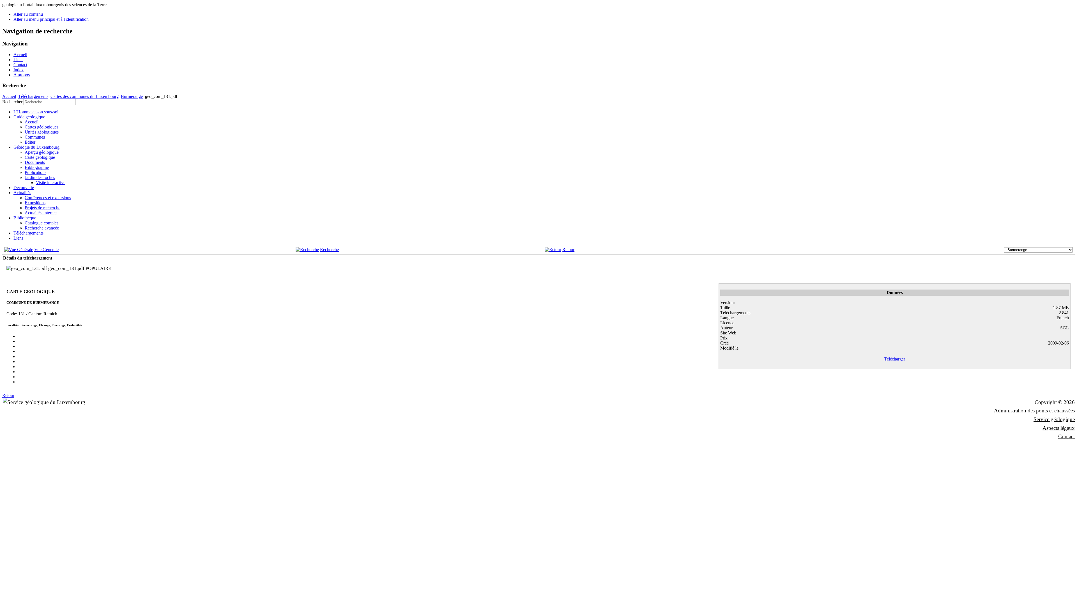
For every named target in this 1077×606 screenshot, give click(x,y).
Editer (30, 142)
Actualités (22, 192)
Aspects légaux (1059, 428)
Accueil (20, 54)
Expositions (35, 202)
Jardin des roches (40, 177)
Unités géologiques (42, 132)
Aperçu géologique (42, 152)
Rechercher (12, 101)
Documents (35, 162)
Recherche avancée (42, 228)
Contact (20, 64)
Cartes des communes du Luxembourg (84, 96)
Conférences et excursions (48, 197)
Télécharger (894, 359)
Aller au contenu (28, 14)
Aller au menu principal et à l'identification (51, 19)
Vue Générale (46, 249)
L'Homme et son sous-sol (35, 111)
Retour (568, 249)
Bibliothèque (24, 217)
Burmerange (132, 96)
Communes (35, 137)
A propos (21, 74)
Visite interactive (50, 182)
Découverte (23, 187)
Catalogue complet (41, 223)
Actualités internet (41, 212)
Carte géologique (40, 157)
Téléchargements (33, 96)
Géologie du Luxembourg (36, 147)
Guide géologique (29, 116)
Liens (18, 59)
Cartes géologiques (41, 127)
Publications (35, 172)
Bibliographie (37, 167)
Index (18, 69)
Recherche (329, 249)
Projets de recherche (42, 207)
